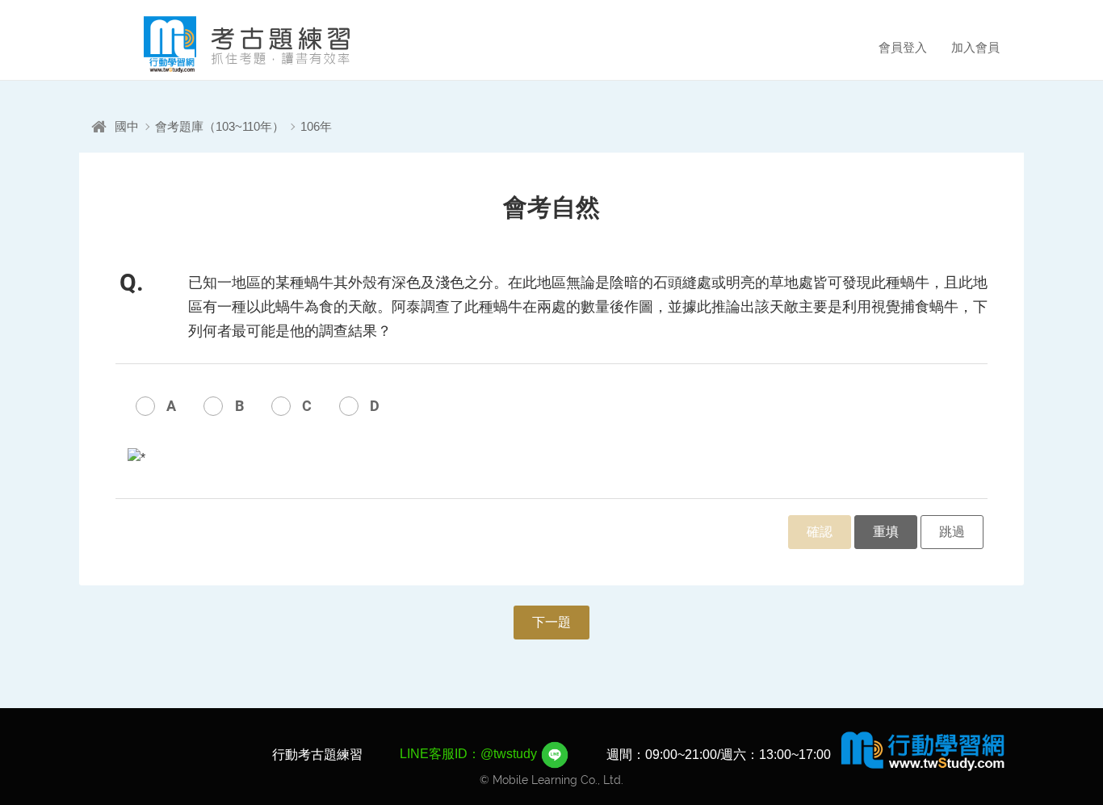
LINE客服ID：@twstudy (470, 754)
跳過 (952, 532)
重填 (886, 532)
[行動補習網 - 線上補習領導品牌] (923, 750)
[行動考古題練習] (224, 44)
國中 (127, 126)
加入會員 (975, 47)
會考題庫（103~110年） (219, 126)
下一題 (551, 622)
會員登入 (903, 47)
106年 (316, 126)
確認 (819, 532)
